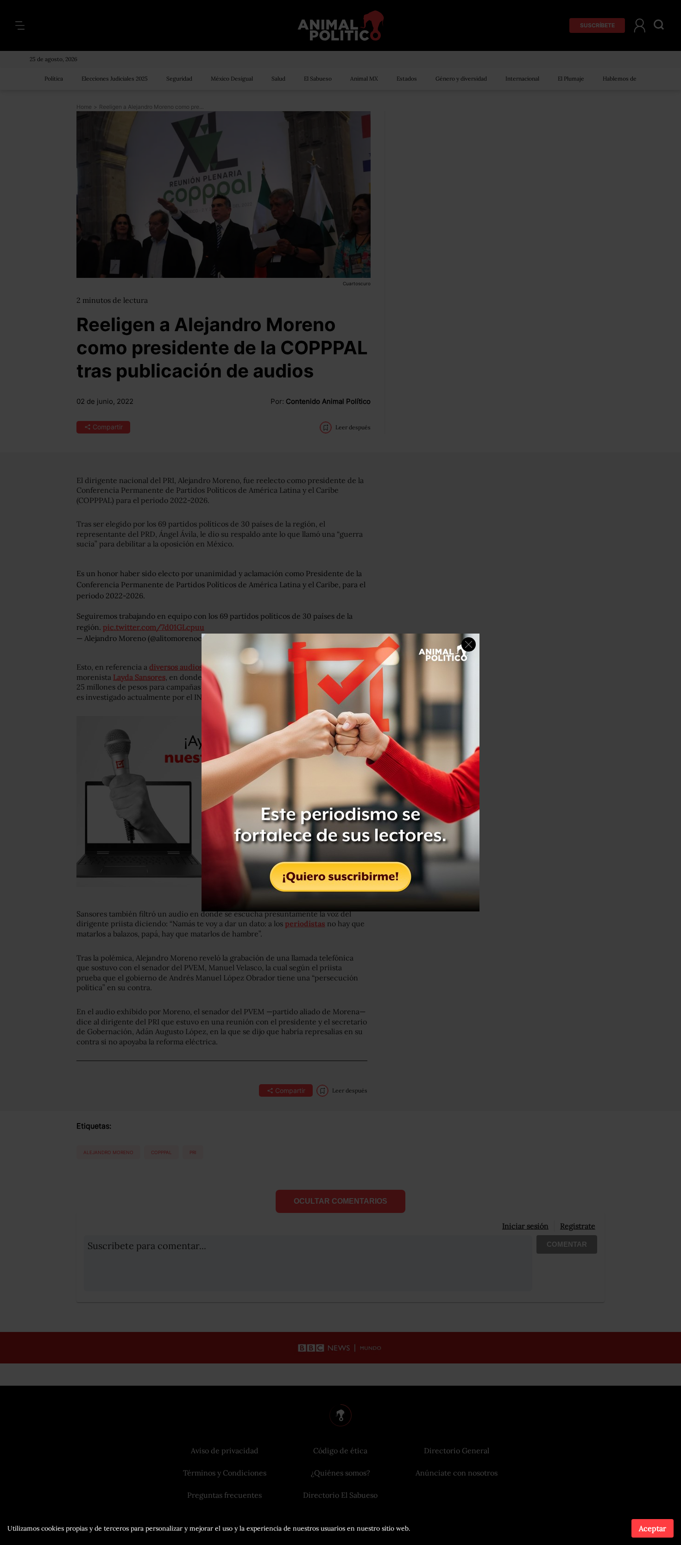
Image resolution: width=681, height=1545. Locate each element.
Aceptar (652, 1528)
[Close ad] (468, 644)
